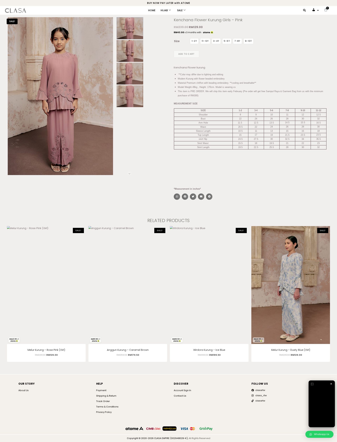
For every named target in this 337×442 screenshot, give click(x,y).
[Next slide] (129, 173)
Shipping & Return (106, 395)
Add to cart (186, 53)
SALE (180, 10)
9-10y (248, 40)
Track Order (103, 401)
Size (177, 41)
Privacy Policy (104, 412)
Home (151, 10)
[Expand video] (312, 383)
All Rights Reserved (199, 438)
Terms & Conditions (107, 406)
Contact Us (180, 395)
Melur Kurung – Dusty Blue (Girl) (290, 350)
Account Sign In (182, 390)
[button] (130, 28)
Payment (101, 390)
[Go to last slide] (129, 18)
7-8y (237, 40)
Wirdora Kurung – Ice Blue (209, 350)
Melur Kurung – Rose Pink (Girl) (46, 350)
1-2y (194, 40)
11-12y (205, 40)
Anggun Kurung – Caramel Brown (128, 350)
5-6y (227, 40)
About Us (23, 390)
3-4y (216, 40)
